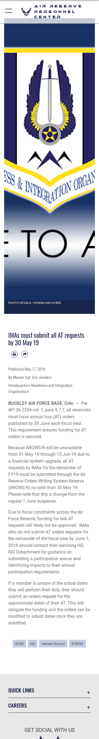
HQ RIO (19, 643)
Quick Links (21, 690)
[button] (9, 11)
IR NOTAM (77, 643)
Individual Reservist (53, 643)
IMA (32, 643)
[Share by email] (24, 354)
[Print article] (14, 354)
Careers (17, 705)
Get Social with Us (49, 730)
